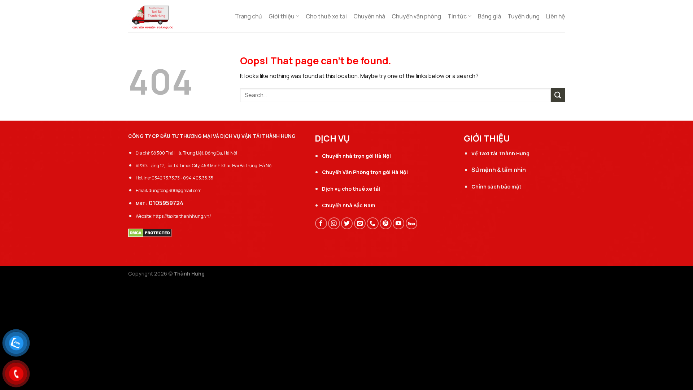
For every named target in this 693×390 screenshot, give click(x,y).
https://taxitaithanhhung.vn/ (182, 216)
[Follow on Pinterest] (386, 223)
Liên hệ (555, 16)
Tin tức (457, 16)
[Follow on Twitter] (347, 223)
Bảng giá (489, 16)
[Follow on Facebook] (321, 223)
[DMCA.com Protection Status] (150, 232)
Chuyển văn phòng (416, 16)
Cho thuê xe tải (326, 16)
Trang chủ (248, 16)
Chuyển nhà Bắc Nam (348, 205)
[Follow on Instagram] (334, 223)
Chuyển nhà (369, 16)
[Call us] (373, 223)
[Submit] (558, 95)
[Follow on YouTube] (399, 223)
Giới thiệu (282, 16)
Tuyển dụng (523, 16)
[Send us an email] (360, 223)
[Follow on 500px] (412, 223)
